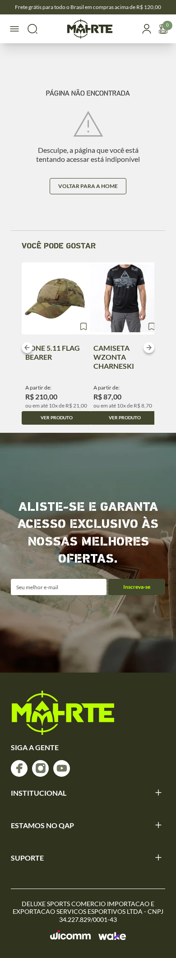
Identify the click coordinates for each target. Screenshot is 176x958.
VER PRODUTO (57, 417)
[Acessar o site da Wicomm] (70, 935)
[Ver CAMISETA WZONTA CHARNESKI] (125, 298)
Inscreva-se (136, 586)
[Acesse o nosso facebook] (19, 768)
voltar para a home (88, 186)
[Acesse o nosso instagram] (40, 768)
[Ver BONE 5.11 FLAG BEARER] (57, 298)
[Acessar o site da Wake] (112, 936)
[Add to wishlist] (83, 326)
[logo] (63, 713)
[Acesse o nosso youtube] (61, 768)
